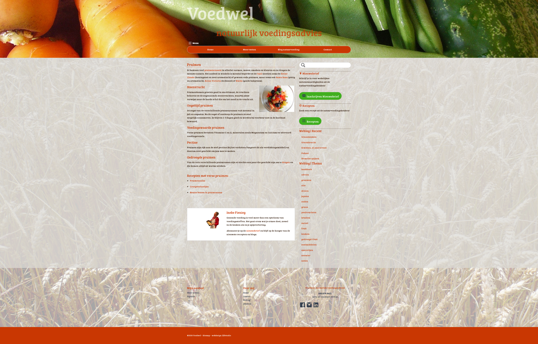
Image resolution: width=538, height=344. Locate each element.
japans (305, 196)
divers (305, 190)
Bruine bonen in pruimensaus (206, 192)
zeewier (305, 255)
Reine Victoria (213, 80)
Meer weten (249, 49)
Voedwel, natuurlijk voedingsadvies (325, 287)
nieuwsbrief (253, 230)
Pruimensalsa (197, 180)
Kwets (239, 80)
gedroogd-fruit (309, 239)
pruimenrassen (213, 70)
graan (304, 206)
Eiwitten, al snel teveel (314, 147)
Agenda (191, 296)
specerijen (307, 249)
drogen (286, 162)
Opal (259, 73)
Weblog (246, 300)
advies (305, 174)
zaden (304, 201)
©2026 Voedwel (194, 335)
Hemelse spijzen (310, 158)
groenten (306, 180)
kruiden (305, 217)
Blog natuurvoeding (288, 49)
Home (210, 49)
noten (304, 260)
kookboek (306, 169)
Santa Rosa (282, 77)
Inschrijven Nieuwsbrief (322, 96)
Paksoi (305, 153)
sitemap (247, 303)
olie (303, 185)
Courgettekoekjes (199, 186)
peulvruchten (308, 212)
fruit (304, 228)
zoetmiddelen (309, 244)
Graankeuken (308, 136)
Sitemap (206, 335)
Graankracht (308, 142)
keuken (305, 233)
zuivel (304, 223)
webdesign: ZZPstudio (221, 335)
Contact (328, 49)
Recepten (312, 121)
